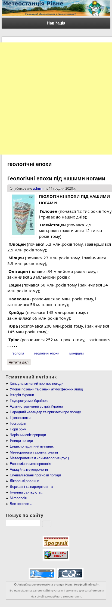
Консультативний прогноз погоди (36, 383)
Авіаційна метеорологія (29, 469)
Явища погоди (21, 441)
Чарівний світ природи (28, 435)
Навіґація (56, 23)
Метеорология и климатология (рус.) (39, 458)
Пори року (18, 429)
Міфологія (18, 498)
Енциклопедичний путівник (32, 446)
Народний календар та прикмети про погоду (45, 412)
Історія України (22, 395)
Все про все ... (21, 504)
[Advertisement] (56, 98)
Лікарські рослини (24, 481)
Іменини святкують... (26, 492)
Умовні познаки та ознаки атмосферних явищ (46, 389)
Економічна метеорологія (30, 464)
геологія (18, 353)
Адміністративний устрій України (36, 406)
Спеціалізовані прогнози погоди (35, 475)
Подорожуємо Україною (29, 401)
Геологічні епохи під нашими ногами (56, 178)
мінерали (76, 353)
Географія (18, 423)
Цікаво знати (20, 418)
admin (38, 188)
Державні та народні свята (31, 487)
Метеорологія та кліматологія (34, 452)
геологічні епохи (46, 353)
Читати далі (20, 362)
